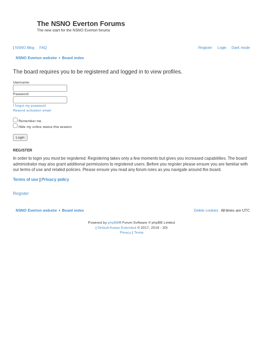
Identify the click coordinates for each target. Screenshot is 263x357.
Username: (21, 82)
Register (21, 193)
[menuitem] (42, 47)
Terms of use (25, 179)
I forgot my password (29, 105)
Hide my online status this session (44, 127)
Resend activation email (32, 110)
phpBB (113, 222)
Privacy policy (55, 179)
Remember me (29, 121)
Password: (21, 94)
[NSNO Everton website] (24, 26)
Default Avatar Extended (117, 227)
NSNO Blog (24, 47)
